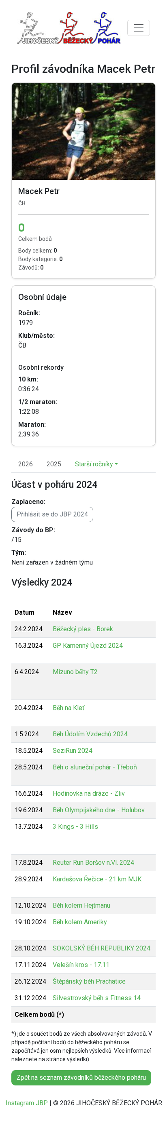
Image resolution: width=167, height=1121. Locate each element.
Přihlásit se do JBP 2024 (52, 514)
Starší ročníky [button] (94, 464)
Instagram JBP (27, 1103)
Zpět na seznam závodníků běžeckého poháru (81, 1077)
